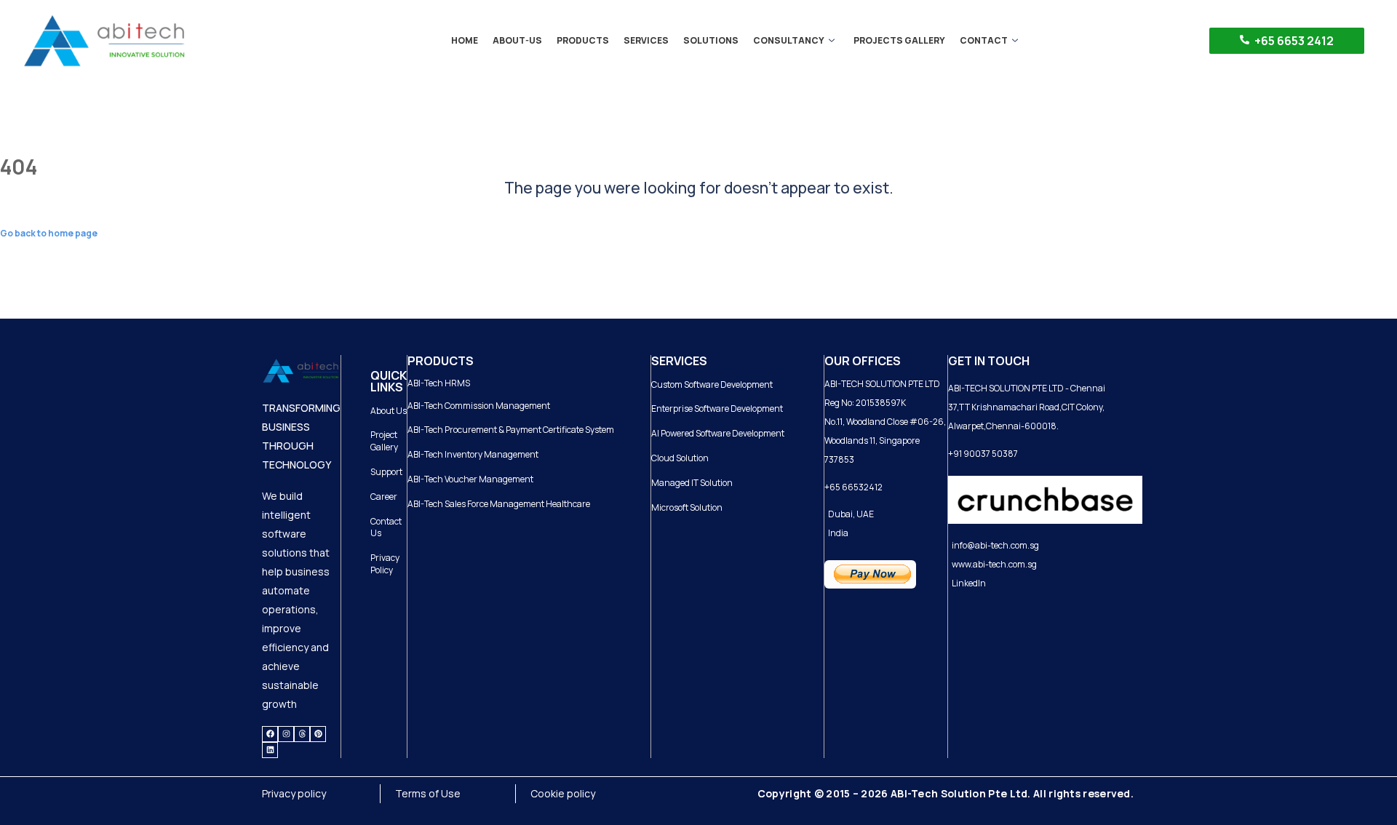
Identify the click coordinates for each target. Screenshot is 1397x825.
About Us (388, 410)
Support (386, 472)
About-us (517, 40)
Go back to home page (48, 233)
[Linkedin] (270, 750)
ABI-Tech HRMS (438, 383)
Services (646, 40)
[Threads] (302, 734)
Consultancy (788, 40)
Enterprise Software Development (717, 408)
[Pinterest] (318, 734)
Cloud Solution (680, 458)
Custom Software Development (712, 384)
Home (464, 40)
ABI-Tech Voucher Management (470, 479)
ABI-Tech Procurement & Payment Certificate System (510, 429)
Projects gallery (899, 40)
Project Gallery (384, 441)
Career (383, 496)
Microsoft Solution (687, 507)
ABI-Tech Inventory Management (472, 454)
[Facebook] (270, 734)
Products (583, 40)
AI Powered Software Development (717, 433)
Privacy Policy (384, 563)
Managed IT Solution (692, 483)
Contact (984, 40)
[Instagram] (286, 734)
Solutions (711, 40)
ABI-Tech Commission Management (478, 405)
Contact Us (386, 527)
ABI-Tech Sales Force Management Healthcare (498, 504)
